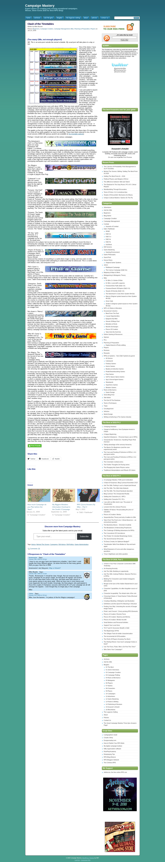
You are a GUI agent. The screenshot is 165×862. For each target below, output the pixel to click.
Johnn (106, 265)
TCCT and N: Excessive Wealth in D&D (116, 628)
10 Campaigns (110, 694)
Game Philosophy (109, 254)
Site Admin (107, 397)
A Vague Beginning (110, 434)
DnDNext (109, 244)
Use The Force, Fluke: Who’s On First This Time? (120, 647)
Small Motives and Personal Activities (116, 622)
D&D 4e (108, 239)
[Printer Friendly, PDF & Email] (34, 448)
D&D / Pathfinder (109, 229)
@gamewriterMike (120, 68)
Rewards (107, 353)
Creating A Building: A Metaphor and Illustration (119, 601)
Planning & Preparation (82, 29)
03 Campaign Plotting (113, 675)
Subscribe (84, 536)
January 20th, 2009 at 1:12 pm (38, 573)
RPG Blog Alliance (110, 757)
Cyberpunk (109, 361)
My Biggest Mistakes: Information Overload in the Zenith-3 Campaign (61, 507)
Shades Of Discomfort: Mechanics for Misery (118, 195)
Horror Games (110, 366)
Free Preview (127, 157)
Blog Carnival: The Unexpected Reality (116, 494)
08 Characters (110, 688)
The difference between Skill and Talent (117, 182)
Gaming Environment (113, 252)
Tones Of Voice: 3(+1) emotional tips (115, 192)
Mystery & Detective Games (115, 369)
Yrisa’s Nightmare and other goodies (116, 554)
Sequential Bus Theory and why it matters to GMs (120, 517)
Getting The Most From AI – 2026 (114, 176)
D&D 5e (108, 242)
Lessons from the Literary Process (115, 507)
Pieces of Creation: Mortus (112, 514)
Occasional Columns (110, 311)
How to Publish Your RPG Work (114, 743)
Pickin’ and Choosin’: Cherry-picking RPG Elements (121, 611)
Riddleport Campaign (113, 267)
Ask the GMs (108, 210)
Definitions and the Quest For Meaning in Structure (120, 604)
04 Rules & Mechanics (113, 678)
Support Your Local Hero (112, 625)
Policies (106, 717)
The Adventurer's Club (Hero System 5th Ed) (120, 294)
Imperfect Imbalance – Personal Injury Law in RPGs (120, 437)
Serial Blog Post (109, 395)
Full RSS (77, 860)
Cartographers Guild (110, 735)
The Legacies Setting (111, 712)
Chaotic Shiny (108, 737)
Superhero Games (112, 385)
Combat (106, 224)
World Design (108, 414)
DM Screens (108, 247)
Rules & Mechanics (110, 390)
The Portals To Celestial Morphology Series (118, 536)
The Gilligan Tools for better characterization (118, 633)
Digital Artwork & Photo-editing (116, 345)
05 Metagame (110, 680)
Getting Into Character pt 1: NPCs (115, 496)
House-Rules (108, 260)
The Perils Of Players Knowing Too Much (117, 639)
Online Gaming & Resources (113, 334)
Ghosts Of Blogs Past (112, 321)
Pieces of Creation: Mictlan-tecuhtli (115, 620)
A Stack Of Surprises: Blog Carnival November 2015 (121, 483)
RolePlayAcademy (110, 751)
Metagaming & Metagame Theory (115, 275)
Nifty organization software (112, 749)
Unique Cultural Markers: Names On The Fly (118, 198)
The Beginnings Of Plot (111, 631)
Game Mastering (109, 250)
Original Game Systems (113, 262)
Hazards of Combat (112, 226)
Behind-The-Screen (42, 544)
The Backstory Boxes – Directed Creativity (117, 525)
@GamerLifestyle (120, 72)
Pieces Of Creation (112, 329)
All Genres (109, 358)
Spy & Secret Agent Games (114, 379)
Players (92, 29)
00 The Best (110, 667)
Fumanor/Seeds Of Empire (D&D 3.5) (118, 288)
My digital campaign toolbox (113, 746)
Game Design (110, 392)
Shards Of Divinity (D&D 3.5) (115, 291)
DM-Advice (62, 544)
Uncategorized (108, 409)
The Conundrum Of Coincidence (114, 533)
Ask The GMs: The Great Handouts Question (118, 491)
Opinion (106, 337)
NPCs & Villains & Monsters (113, 308)
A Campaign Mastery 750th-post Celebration (118, 480)
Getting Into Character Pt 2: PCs (114, 499)
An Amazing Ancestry (111, 568)
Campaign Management (62, 29)
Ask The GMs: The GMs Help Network (116, 488)
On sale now (112, 157)
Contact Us (107, 720)
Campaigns (54, 544)
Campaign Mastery (39, 5)
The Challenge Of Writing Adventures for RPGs (119, 530)
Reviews (106, 350)
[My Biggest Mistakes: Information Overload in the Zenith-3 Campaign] (62, 495)
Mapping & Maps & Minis (112, 272)
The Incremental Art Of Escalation (115, 636)
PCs (105, 340)
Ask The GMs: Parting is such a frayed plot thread (120, 485)
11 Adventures (110, 696)
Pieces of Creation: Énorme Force (115, 614)
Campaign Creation (46, 29)
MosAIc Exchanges (112, 327)
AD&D (108, 231)
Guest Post (107, 257)
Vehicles (106, 411)
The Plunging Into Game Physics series (116, 467)
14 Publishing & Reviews (114, 704)
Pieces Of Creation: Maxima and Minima (117, 617)
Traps (106, 406)
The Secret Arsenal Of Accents (113, 539)
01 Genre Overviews (112, 670)
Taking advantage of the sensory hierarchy (118, 444)
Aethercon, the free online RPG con (115, 772)
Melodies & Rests (111, 324)
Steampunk (109, 382)
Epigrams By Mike (112, 319)
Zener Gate (109, 301)
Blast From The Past (112, 313)
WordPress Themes (88, 858)
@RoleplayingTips (120, 70)
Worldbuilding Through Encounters (115, 189)
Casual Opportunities (113, 316)
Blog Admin (107, 216)
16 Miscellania (110, 709)
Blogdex (106, 665)
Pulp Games (110, 374)
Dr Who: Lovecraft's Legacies (115, 283)
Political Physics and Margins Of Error (116, 179)
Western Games (111, 387)
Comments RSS (85, 860)
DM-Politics (70, 544)
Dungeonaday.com (110, 740)
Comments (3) (35, 549)
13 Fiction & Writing (112, 702)
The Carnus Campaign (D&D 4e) (116, 270)
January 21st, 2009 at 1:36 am (38, 595)
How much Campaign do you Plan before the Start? (37, 507)
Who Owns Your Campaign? (113, 649)
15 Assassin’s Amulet (112, 707)
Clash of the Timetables (41, 23)
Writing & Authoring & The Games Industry (117, 417)
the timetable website (76, 134)
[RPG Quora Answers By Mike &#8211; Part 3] (87, 495)
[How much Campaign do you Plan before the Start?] (37, 495)
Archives (106, 659)
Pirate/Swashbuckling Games (115, 371)
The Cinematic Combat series (113, 462)
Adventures (107, 207)
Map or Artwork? (55, 568)
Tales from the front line (113, 332)
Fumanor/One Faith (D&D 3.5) (115, 286)
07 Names (109, 686)
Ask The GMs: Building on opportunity (116, 571)
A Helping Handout (110, 426)
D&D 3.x (108, 236)
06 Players (109, 683)
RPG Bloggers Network (111, 760)
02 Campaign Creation (113, 672)
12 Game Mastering (112, 699)
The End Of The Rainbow (112, 400)
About (106, 715)
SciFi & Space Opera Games (115, 377)
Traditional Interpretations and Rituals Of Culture (119, 470)
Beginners (36, 29)
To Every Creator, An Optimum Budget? (116, 541)
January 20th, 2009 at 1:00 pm (38, 559)
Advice (33, 544)
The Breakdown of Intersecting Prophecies (118, 528)
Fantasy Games (111, 363)
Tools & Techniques (110, 403)
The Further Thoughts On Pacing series (116, 465)
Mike (72, 29)
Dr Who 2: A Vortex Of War (114, 280)
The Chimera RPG (110, 762)
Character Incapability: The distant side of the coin (120, 593)
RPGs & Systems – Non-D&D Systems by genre (119, 356)
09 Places (109, 691)
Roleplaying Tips (109, 754)
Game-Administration (82, 544)
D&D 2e (108, 234)
